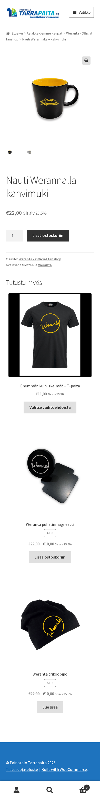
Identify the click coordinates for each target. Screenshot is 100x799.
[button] (86, 60)
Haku (50, 790)
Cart (77, 785)
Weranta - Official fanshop (40, 259)
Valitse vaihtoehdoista (50, 407)
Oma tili (16, 790)
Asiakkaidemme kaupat (44, 33)
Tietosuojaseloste (22, 769)
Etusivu (17, 33)
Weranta (45, 265)
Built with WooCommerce (64, 769)
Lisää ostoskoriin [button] (50, 557)
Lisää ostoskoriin (48, 235)
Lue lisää (50, 707)
